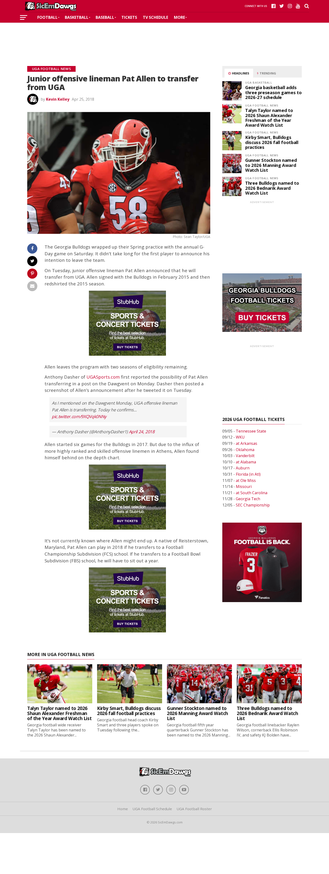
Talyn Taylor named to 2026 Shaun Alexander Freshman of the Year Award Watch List (269, 117)
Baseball (105, 17)
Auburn (243, 468)
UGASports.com (103, 377)
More (179, 17)
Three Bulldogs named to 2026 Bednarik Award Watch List (272, 188)
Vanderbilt (245, 455)
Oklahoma (245, 449)
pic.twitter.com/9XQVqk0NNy (79, 416)
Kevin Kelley (57, 99)
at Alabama (246, 462)
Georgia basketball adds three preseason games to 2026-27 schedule (273, 92)
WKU (240, 437)
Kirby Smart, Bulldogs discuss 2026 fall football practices (271, 142)
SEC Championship (253, 505)
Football (47, 17)
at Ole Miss (246, 480)
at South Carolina (251, 492)
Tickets (129, 17)
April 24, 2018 (142, 431)
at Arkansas (246, 443)
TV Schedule (155, 17)
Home (122, 808)
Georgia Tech (248, 498)
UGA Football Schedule (152, 808)
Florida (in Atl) (248, 474)
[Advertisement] (164, 37)
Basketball (76, 17)
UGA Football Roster (194, 808)
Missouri (244, 486)
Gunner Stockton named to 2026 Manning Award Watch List (271, 165)
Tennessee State (251, 431)
